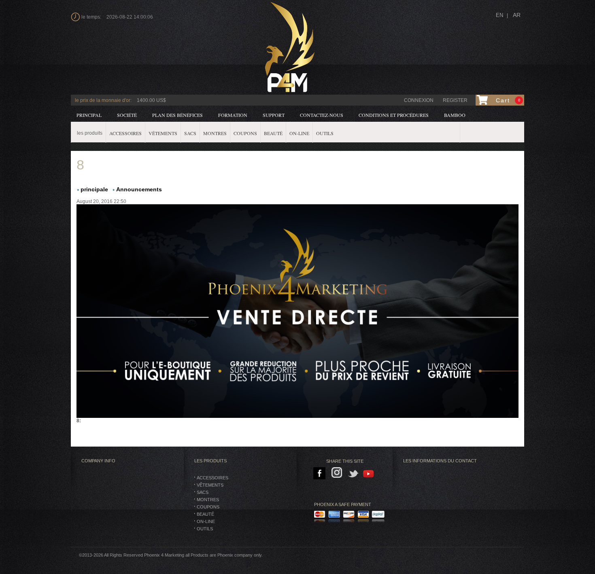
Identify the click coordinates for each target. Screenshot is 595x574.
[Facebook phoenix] (320, 473)
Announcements (139, 189)
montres (208, 499)
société (127, 115)
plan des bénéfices (177, 115)
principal (89, 115)
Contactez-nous (321, 115)
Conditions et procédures (394, 115)
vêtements (210, 485)
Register (455, 100)
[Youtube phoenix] (369, 473)
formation (232, 115)
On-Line (206, 521)
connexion (419, 100)
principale (94, 189)
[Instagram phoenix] (338, 473)
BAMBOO (454, 115)
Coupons (208, 506)
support (274, 115)
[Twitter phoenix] (353, 473)
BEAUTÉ (205, 514)
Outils (205, 528)
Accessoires (212, 477)
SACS (202, 492)
